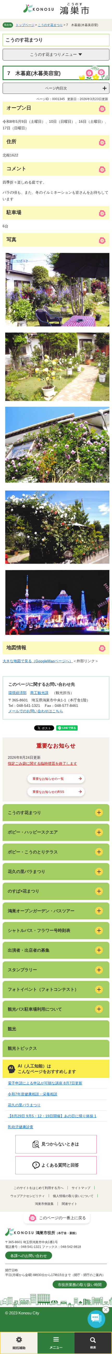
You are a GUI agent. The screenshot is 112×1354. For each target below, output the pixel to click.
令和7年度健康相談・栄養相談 (32, 1094)
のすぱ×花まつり (23, 891)
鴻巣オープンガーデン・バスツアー (41, 911)
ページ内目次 (56, 88)
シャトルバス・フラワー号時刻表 (39, 930)
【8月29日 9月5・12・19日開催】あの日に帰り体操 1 (52, 1116)
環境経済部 (17, 693)
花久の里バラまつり (26, 871)
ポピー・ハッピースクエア (33, 832)
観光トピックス (22, 1048)
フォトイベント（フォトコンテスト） (43, 989)
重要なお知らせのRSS (48, 792)
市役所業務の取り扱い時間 (80, 1285)
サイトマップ (81, 1188)
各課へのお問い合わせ (28, 1256)
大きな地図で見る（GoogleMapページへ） (38, 661)
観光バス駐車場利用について (35, 1009)
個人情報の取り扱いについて (73, 1196)
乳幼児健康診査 (20, 1127)
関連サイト (69, 1204)
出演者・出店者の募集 (28, 950)
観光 (12, 1029)
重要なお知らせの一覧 (48, 779)
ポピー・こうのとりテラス (33, 852)
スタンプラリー (22, 970)
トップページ (25, 25)
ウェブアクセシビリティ (27, 1196)
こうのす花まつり (50, 25)
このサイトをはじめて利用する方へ (39, 1188)
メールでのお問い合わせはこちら (35, 711)
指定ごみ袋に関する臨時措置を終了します (42, 763)
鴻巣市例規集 (44, 1204)
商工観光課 (39, 693)
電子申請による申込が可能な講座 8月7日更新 (45, 1083)
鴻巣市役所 (57, 1232)
